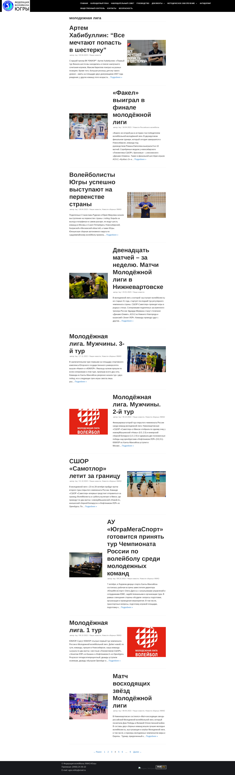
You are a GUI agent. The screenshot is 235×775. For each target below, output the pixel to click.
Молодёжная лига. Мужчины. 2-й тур (137, 404)
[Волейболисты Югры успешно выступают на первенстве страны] (146, 205)
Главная (84, 3)
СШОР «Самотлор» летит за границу (94, 468)
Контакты (111, 8)
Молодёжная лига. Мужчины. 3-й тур (96, 343)
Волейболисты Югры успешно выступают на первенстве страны (92, 189)
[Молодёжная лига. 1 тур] (146, 642)
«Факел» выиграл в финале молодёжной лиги (132, 107)
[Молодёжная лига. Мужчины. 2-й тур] (88, 422)
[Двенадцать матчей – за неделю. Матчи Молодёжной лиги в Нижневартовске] (88, 286)
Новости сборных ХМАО (111, 209)
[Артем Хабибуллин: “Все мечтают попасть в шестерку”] (146, 53)
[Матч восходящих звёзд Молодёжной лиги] (88, 706)
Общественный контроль (92, 8)
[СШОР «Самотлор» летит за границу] (146, 484)
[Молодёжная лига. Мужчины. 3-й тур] (146, 359)
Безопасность (126, 8)
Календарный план (99, 3)
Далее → (137, 752)
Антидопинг (205, 3)
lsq (76, 55)
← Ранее (98, 752)
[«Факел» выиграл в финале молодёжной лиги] (88, 126)
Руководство (143, 3)
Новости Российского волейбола (146, 127)
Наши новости (95, 55)
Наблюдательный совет (122, 3)
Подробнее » (116, 77)
